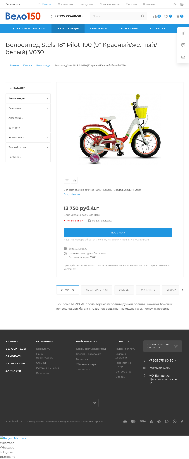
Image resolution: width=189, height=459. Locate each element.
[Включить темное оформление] (174, 4)
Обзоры (121, 376)
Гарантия (82, 359)
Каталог (12, 341)
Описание (68, 290)
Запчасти (13, 370)
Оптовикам (83, 369)
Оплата (171, 290)
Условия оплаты (125, 348)
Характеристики (97, 290)
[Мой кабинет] (181, 5)
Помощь (122, 341)
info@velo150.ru (159, 368)
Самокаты (14, 356)
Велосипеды (16, 348)
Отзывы (124, 290)
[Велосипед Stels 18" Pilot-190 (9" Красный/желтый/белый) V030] (119, 128)
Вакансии (42, 373)
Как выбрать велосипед (91, 348)
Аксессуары (15, 363)
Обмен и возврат (86, 364)
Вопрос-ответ (124, 371)
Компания (44, 341)
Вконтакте (95, 403)
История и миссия (47, 367)
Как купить (148, 290)
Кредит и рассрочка (88, 353)
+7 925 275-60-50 (67, 16)
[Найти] (142, 16)
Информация (87, 341)
